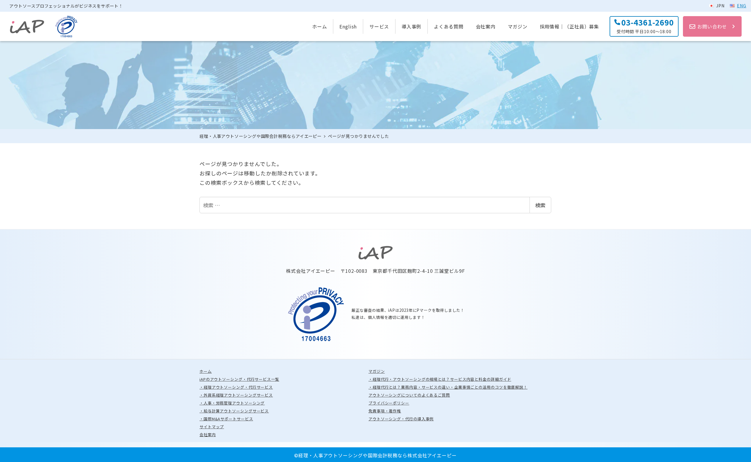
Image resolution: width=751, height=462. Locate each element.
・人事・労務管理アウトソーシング (234, 403)
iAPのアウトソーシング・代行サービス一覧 (241, 379)
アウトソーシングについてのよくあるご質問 (411, 395)
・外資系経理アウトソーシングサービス (238, 395)
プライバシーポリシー (391, 403)
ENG (741, 6)
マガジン (379, 371)
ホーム (208, 371)
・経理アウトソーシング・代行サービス (238, 387)
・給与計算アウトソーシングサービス (236, 411)
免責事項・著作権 (387, 411)
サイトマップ (214, 426)
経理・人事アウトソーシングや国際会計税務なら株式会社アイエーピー (377, 455)
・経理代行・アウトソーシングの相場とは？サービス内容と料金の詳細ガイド (442, 379)
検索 (540, 205)
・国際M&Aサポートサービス (228, 419)
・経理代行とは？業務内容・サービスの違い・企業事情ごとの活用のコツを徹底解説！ (450, 387)
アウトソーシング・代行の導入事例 (403, 419)
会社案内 (210, 434)
